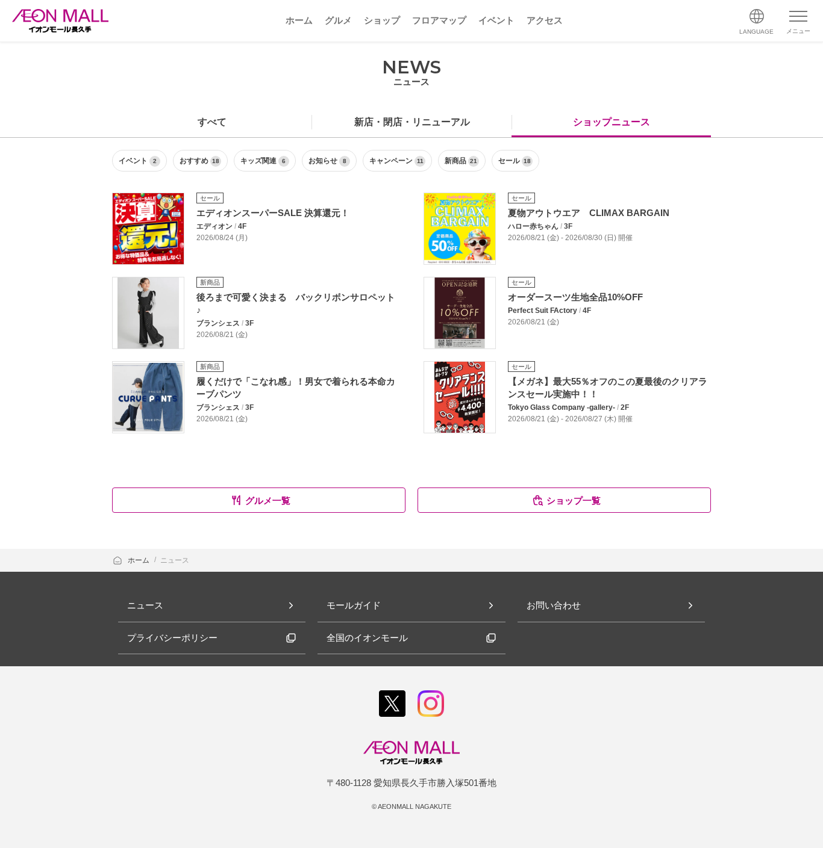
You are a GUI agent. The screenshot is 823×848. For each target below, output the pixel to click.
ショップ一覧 (573, 500)
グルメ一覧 (267, 500)
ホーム (139, 560)
